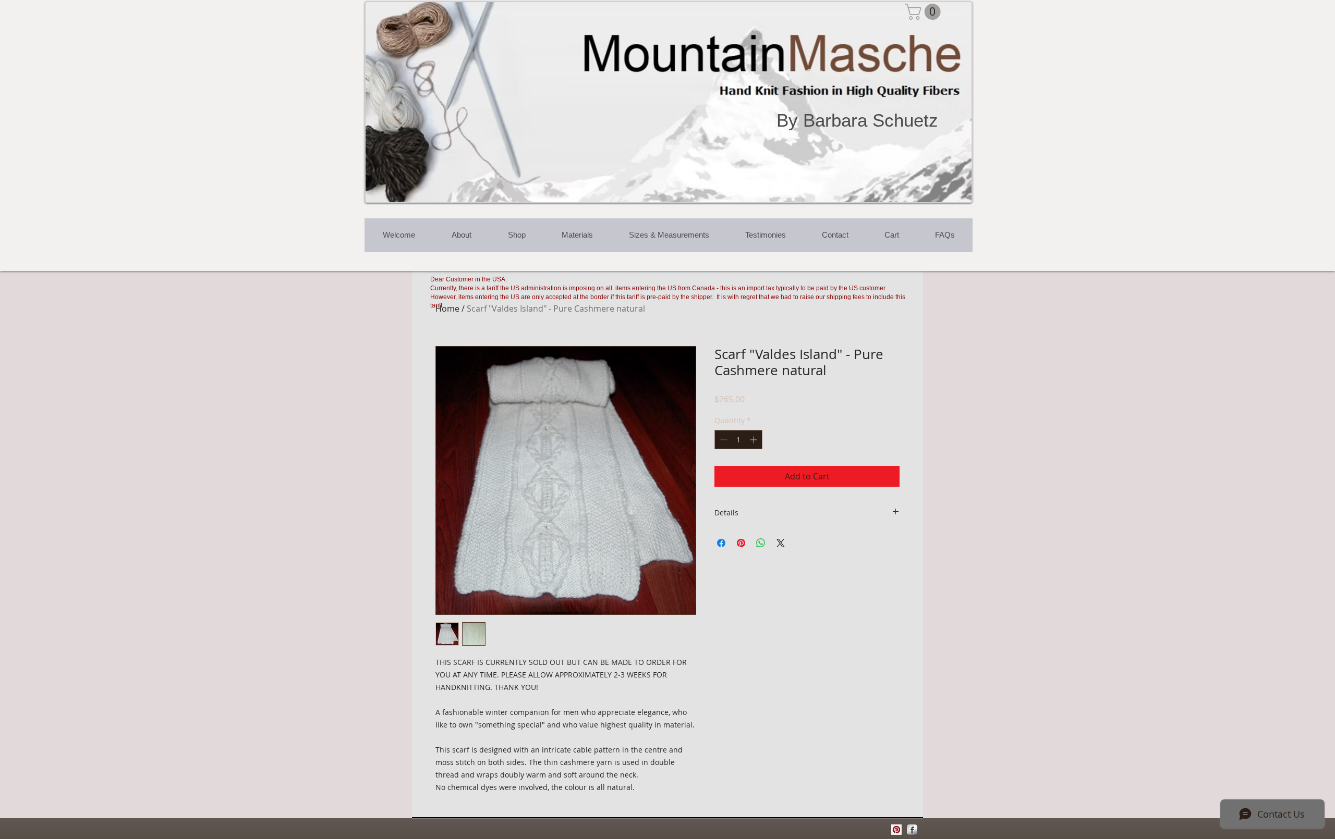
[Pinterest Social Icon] (896, 829)
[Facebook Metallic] (912, 829)
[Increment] (754, 439)
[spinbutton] (738, 439)
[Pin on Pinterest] (741, 543)
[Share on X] (780, 543)
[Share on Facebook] (721, 543)
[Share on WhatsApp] (761, 543)
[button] (924, 12)
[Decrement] (722, 439)
